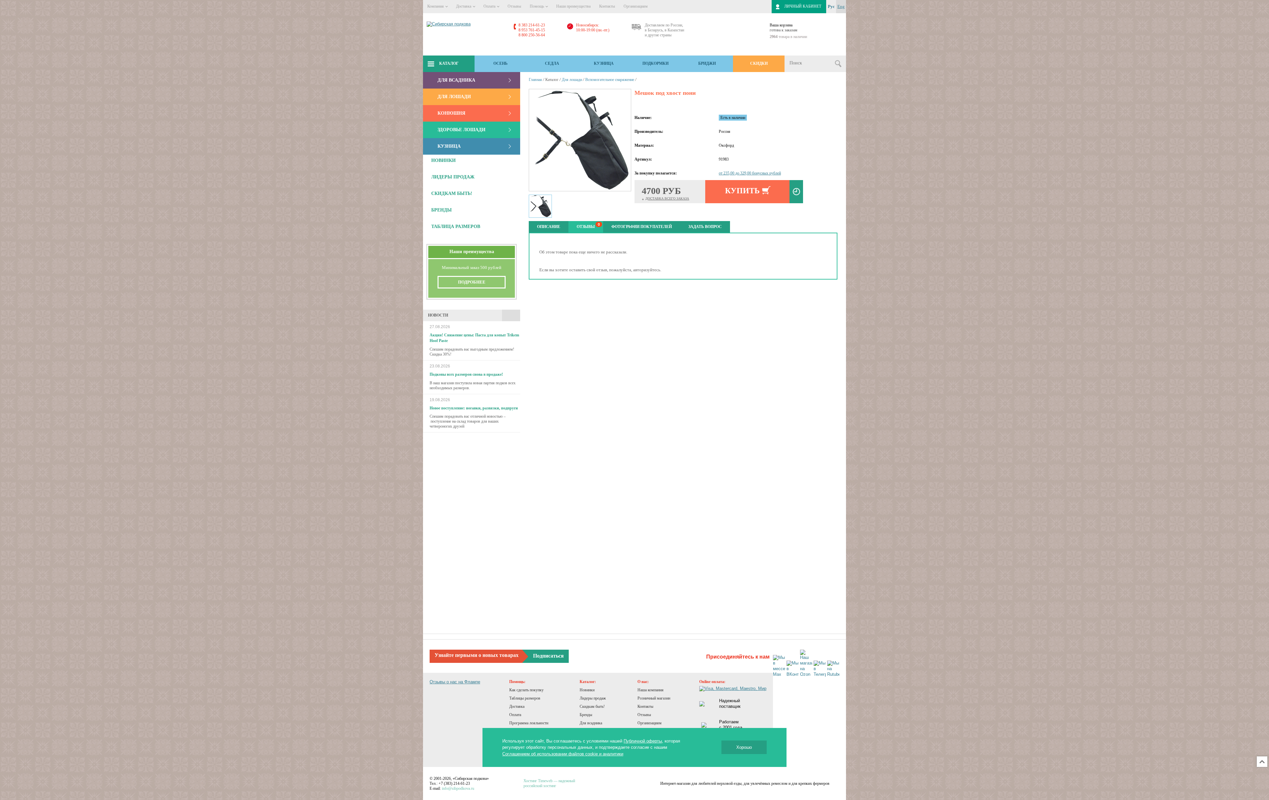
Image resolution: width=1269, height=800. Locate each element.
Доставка (464, 6)
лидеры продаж (453, 176)
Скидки (759, 63)
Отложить (796, 191)
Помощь (537, 6)
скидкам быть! (451, 193)
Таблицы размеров (524, 698)
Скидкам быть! (592, 706)
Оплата (489, 6)
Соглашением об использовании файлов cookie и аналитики (562, 753)
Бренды (586, 714)
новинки (443, 160)
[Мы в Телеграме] (820, 669)
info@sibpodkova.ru (458, 788)
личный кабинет (802, 6)
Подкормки (655, 63)
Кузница (604, 63)
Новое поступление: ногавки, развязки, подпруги (474, 408)
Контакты (607, 6)
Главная (535, 79)
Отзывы (514, 6)
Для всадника (456, 80)
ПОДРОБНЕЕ (471, 282)
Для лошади (454, 96)
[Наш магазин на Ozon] (806, 663)
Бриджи (707, 63)
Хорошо (744, 747)
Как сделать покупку (526, 690)
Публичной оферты (643, 741)
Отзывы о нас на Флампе (455, 681)
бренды (441, 210)
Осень (500, 63)
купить (742, 190)
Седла (552, 63)
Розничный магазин (653, 698)
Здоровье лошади (461, 129)
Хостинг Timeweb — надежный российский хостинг (549, 783)
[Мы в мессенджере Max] (779, 666)
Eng (841, 6)
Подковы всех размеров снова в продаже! (466, 374)
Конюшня (451, 113)
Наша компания (650, 690)
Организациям (636, 6)
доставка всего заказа (667, 198)
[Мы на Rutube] (833, 669)
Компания (436, 6)
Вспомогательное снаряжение (609, 79)
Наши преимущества (573, 6)
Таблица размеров (455, 226)
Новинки (587, 690)
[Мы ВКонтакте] (793, 669)
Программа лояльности (528, 723)
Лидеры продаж (593, 698)
